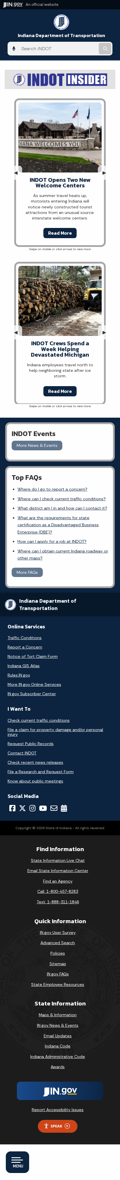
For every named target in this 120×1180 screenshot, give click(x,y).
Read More (60, 232)
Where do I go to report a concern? (52, 489)
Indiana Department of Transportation (61, 35)
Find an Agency (58, 881)
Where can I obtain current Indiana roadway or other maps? (62, 554)
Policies (57, 953)
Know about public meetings (35, 781)
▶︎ (107, 173)
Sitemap (58, 963)
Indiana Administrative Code (57, 1056)
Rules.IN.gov (19, 675)
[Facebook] (12, 808)
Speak (56, 1126)
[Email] (53, 808)
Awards (58, 1066)
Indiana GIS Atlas (24, 665)
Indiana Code (57, 1046)
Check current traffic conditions (39, 720)
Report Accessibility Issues (58, 1109)
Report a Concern (25, 647)
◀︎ (18, 173)
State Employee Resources (57, 984)
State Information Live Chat (58, 860)
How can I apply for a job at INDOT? (52, 541)
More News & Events (37, 445)
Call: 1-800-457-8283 (57, 891)
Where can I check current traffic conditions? (61, 498)
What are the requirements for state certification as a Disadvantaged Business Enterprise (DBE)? (58, 525)
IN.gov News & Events (57, 1025)
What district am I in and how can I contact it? (62, 508)
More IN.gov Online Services (34, 684)
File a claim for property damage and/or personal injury (55, 732)
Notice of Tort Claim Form (33, 656)
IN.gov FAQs (58, 974)
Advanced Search (57, 942)
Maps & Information (58, 1014)
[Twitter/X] (22, 808)
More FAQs (27, 572)
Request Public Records (31, 743)
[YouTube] (43, 808)
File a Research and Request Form (41, 771)
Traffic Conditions (25, 637)
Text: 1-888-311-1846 (58, 901)
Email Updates (58, 1035)
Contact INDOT (22, 753)
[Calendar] (64, 808)
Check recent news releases (35, 762)
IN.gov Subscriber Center (32, 693)
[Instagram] (32, 808)
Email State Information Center (57, 870)
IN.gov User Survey (58, 932)
